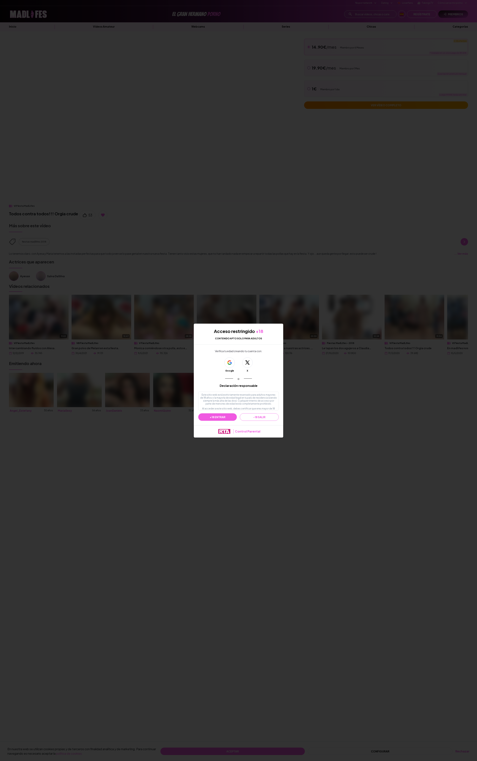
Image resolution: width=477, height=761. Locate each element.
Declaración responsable (239, 386)
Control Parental (247, 431)
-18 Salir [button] (259, 417)
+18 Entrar (217, 417)
